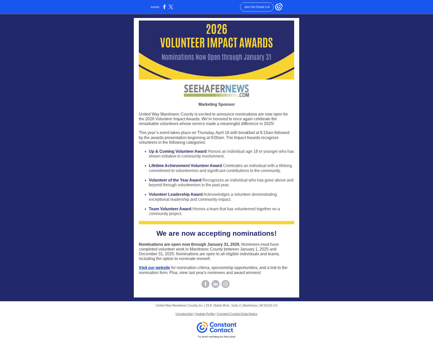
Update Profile (205, 314)
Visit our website (154, 268)
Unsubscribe (184, 314)
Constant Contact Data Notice (237, 314)
